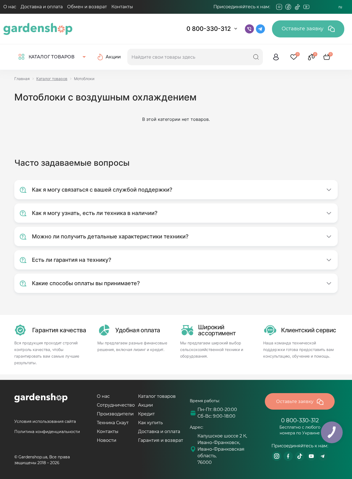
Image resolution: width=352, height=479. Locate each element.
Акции (145, 405)
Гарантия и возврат (160, 440)
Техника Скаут (113, 422)
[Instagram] (279, 7)
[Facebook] (288, 7)
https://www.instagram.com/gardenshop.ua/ (276, 456)
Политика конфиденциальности (47, 431)
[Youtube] (306, 7)
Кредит (146, 414)
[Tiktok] (297, 7)
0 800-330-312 (208, 28)
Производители (115, 414)
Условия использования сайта (45, 421)
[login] (276, 57)
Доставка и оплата (42, 6)
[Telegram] (315, 7)
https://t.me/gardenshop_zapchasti (323, 456)
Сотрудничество (116, 405)
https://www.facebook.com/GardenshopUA (288, 456)
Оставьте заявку (303, 29)
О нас (9, 6)
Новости (106, 440)
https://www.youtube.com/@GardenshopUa (311, 456)
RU (340, 7)
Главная (22, 78)
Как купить (150, 422)
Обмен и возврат (87, 6)
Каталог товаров (51, 78)
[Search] (256, 57)
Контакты (122, 6)
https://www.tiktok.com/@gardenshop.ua (299, 456)
